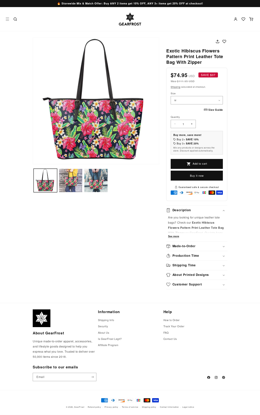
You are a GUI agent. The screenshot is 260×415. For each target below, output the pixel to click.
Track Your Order (173, 326)
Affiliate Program (108, 345)
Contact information (169, 406)
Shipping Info (106, 320)
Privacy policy (111, 406)
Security (103, 326)
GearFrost (79, 406)
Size (173, 93)
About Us (103, 332)
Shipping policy (149, 406)
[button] (7, 19)
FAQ (166, 332)
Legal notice (188, 406)
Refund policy (94, 406)
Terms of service (130, 406)
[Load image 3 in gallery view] (96, 180)
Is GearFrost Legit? (110, 339)
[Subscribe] (92, 377)
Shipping (175, 86)
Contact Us (170, 339)
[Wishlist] (243, 19)
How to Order (171, 320)
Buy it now (197, 175)
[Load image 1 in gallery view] (45, 180)
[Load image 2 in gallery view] (70, 180)
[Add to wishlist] (224, 41)
